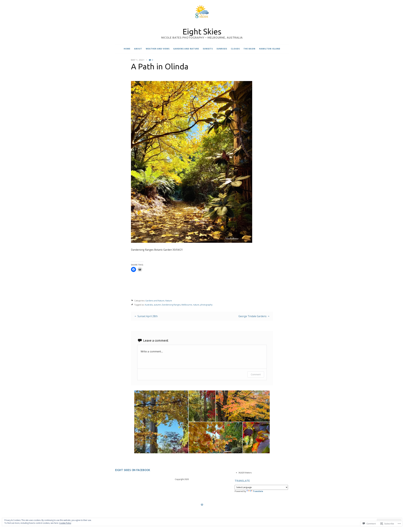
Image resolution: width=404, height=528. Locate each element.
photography (206, 304)
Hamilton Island (269, 48)
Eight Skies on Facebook (132, 470)
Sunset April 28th (147, 316)
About (138, 48)
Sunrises (222, 48)
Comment (256, 374)
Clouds (235, 48)
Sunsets (208, 48)
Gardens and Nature (186, 48)
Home (127, 48)
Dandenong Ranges (171, 304)
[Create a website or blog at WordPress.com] (202, 505)
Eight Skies (202, 31)
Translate (258, 491)
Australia (149, 304)
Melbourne (186, 304)
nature (196, 304)
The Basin (249, 48)
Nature (168, 300)
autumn (157, 304)
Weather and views (157, 48)
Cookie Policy (65, 523)
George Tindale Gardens (252, 316)
